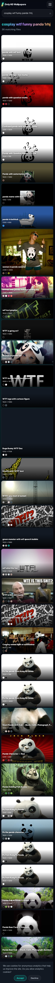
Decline (34, 978)
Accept (20, 978)
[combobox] (26, 13)
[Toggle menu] (50, 4)
